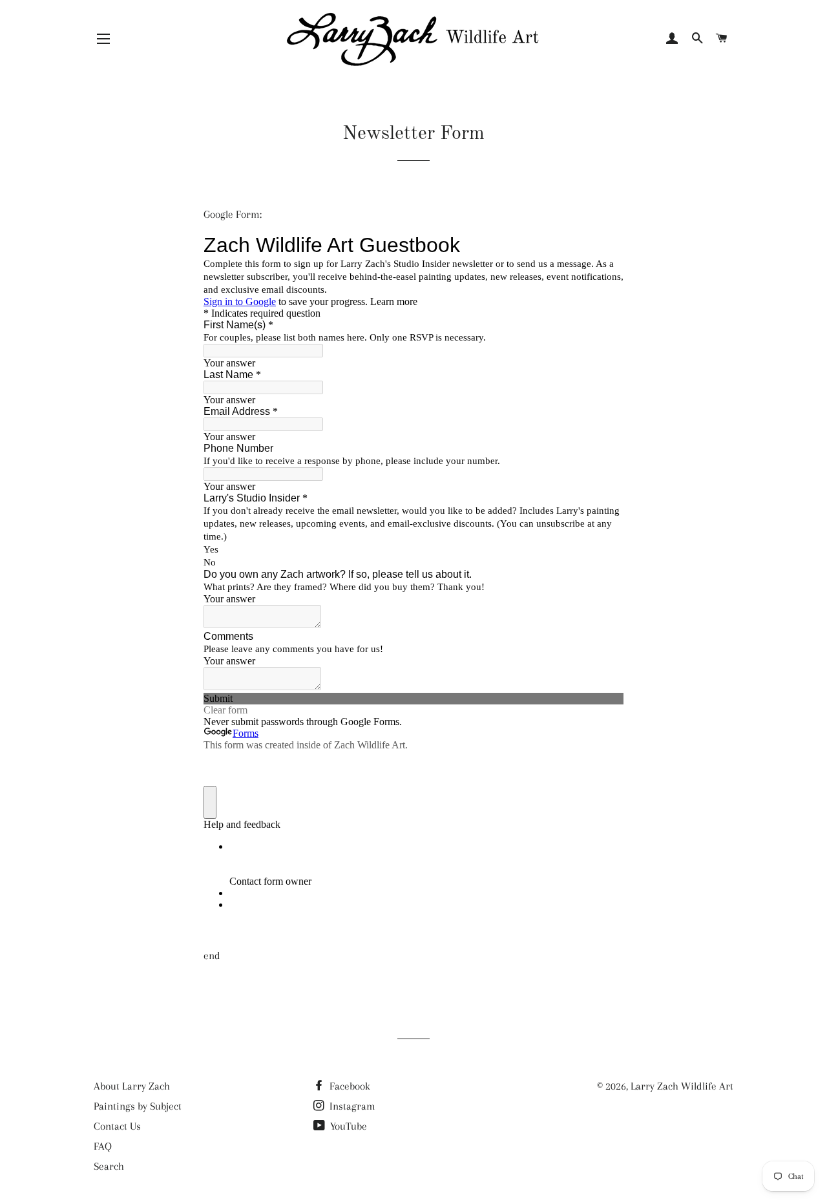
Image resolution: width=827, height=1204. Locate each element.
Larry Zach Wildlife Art (682, 1086)
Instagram (351, 1106)
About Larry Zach (132, 1086)
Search (109, 1166)
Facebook (348, 1086)
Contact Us (117, 1126)
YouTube (347, 1126)
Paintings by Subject (138, 1106)
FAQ (103, 1146)
